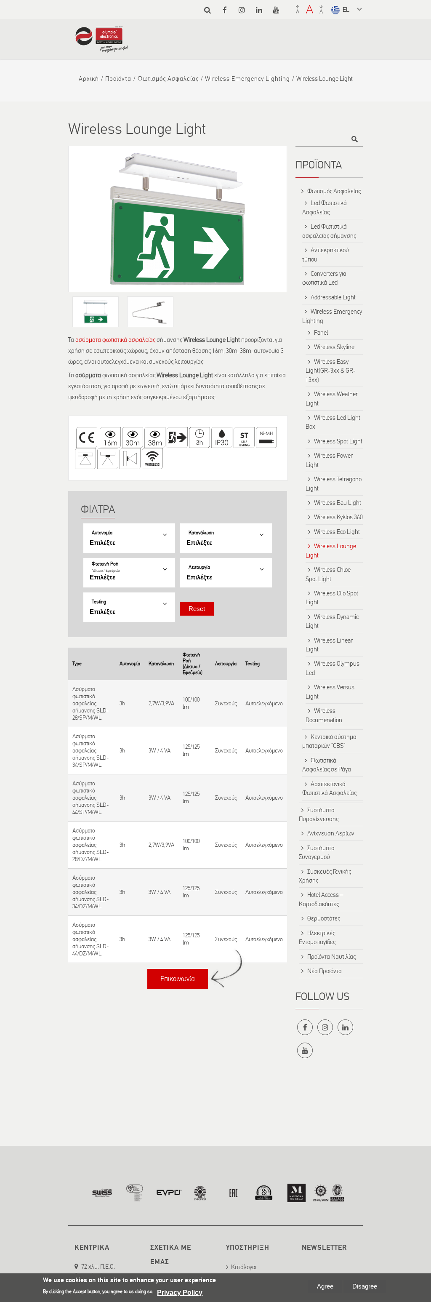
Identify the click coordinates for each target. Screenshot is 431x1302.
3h (122, 703)
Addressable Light (333, 297)
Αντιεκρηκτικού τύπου (325, 254)
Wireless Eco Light (337, 532)
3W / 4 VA (159, 750)
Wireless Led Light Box (333, 422)
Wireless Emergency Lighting (247, 79)
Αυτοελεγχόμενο (264, 703)
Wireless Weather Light (332, 398)
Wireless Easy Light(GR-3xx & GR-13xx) (331, 371)
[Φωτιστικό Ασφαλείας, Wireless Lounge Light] (178, 219)
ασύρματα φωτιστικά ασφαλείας (114, 340)
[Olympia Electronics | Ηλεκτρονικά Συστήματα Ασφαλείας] (101, 48)
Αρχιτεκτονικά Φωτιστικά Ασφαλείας (329, 788)
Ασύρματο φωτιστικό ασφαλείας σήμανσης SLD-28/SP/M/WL (90, 703)
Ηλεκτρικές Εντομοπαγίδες (317, 937)
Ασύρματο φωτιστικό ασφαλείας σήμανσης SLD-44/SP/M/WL (90, 798)
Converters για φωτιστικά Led (324, 278)
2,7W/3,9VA (161, 703)
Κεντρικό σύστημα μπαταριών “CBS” (329, 741)
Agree (325, 1286)
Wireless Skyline (334, 347)
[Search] (207, 10)
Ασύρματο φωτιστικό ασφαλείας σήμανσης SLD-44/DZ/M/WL (90, 939)
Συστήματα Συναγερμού (317, 852)
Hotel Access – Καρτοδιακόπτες (321, 899)
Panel (321, 332)
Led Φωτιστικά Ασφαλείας (324, 207)
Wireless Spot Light (338, 441)
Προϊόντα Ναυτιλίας (331, 956)
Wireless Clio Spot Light (332, 598)
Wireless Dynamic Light (332, 621)
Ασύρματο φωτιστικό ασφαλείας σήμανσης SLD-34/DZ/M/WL (90, 892)
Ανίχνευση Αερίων (330, 833)
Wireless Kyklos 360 (338, 517)
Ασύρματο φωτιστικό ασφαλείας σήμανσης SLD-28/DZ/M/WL (90, 845)
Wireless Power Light (329, 460)
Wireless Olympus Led (332, 668)
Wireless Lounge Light (331, 550)
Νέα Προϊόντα (324, 971)
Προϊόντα (118, 79)
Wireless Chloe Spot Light (328, 574)
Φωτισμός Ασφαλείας (168, 79)
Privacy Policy (179, 1292)
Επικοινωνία (177, 978)
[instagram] (241, 10)
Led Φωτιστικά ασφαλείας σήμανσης (329, 231)
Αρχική (89, 79)
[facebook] (224, 10)
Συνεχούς (226, 703)
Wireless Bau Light (337, 503)
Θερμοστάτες (323, 918)
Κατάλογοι (243, 1267)
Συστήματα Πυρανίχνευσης (318, 814)
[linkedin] (259, 10)
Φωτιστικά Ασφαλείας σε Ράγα (326, 765)
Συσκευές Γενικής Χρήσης (325, 876)
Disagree (364, 1286)
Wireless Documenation (324, 715)
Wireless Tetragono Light (334, 483)
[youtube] (276, 10)
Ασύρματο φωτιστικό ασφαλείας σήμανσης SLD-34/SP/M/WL (90, 750)
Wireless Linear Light (329, 645)
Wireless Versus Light (330, 691)
